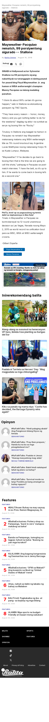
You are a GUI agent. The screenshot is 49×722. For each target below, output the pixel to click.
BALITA (5, 631)
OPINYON (6, 642)
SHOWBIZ (6, 637)
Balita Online (10, 58)
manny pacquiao (12, 254)
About (5, 665)
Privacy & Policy (18, 665)
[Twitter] (16, 64)
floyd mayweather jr (14, 249)
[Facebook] (11, 64)
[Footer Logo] (12, 672)
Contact (42, 665)
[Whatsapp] (21, 64)
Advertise (31, 665)
